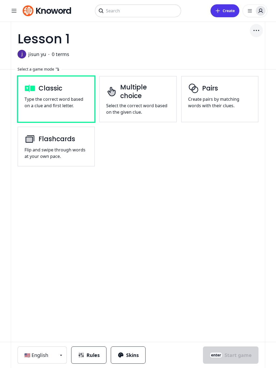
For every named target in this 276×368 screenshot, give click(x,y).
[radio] (56, 99)
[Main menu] (14, 10)
